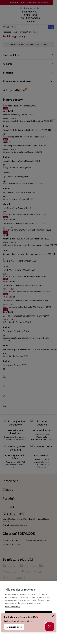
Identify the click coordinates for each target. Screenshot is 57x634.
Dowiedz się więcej (12, 606)
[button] (49, 626)
